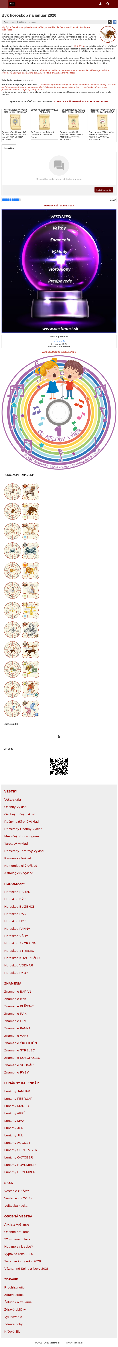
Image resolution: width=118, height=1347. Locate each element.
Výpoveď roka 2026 (18, 1254)
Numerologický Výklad (20, 865)
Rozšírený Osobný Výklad (23, 829)
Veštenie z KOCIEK (18, 1198)
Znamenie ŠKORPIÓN (20, 1043)
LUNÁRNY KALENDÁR (21, 1083)
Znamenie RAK (15, 1013)
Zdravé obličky (15, 1309)
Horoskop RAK (15, 914)
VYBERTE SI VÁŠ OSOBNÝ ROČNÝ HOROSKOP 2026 (81, 101)
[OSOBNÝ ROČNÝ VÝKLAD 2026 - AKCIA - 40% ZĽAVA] (73, 125)
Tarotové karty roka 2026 (22, 1261)
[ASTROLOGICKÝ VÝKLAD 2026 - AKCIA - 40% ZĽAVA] (15, 125)
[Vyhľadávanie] (108, 4)
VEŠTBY (10, 791)
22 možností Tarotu (18, 1239)
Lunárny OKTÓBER (18, 1157)
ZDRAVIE (11, 1279)
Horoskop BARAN (17, 892)
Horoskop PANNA (17, 928)
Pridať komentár (104, 190)
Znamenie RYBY (16, 1072)
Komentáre (9, 148)
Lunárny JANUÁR (17, 1091)
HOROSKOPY (14, 883)
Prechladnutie (14, 1287)
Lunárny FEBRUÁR (18, 1098)
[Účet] (100, 4)
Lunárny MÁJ (14, 1120)
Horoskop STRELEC (19, 950)
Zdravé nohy (13, 1324)
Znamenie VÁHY (16, 1035)
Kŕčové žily (12, 1331)
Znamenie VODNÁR (19, 1065)
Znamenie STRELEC (19, 1050)
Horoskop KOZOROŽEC (22, 958)
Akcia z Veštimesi (17, 1224)
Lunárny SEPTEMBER (20, 1150)
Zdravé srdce (14, 1294)
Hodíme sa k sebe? (18, 1246)
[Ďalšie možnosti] (115, 4)
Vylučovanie (13, 1317)
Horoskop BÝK (15, 899)
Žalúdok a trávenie (18, 1302)
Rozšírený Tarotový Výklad (24, 851)
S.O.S (8, 1183)
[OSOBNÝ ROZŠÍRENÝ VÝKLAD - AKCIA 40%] (44, 124)
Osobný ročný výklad (19, 814)
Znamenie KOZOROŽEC (22, 1057)
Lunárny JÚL (13, 1135)
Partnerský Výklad (17, 858)
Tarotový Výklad (16, 843)
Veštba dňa (12, 799)
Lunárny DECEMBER (19, 1172)
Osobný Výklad (15, 807)
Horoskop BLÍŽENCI (19, 906)
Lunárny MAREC (16, 1106)
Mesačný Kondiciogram (21, 836)
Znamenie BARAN (17, 991)
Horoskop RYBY (16, 972)
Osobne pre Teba (17, 1232)
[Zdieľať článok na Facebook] (114, 22)
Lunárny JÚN (14, 1128)
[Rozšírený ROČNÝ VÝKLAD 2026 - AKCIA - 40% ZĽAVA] (102, 125)
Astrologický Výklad (18, 873)
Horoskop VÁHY (16, 936)
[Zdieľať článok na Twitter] (110, 22)
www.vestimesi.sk (74, 1342)
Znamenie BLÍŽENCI (19, 1006)
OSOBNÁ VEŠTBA (18, 1216)
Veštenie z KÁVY (16, 1191)
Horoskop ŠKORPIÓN (20, 943)
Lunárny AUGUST (17, 1142)
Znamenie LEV (15, 1021)
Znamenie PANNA (17, 1028)
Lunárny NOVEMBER (20, 1164)
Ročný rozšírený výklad (21, 821)
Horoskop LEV (15, 921)
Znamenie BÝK (15, 999)
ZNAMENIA (12, 983)
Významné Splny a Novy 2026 (26, 1268)
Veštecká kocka (16, 1205)
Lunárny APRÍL (15, 1113)
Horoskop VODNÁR (18, 965)
